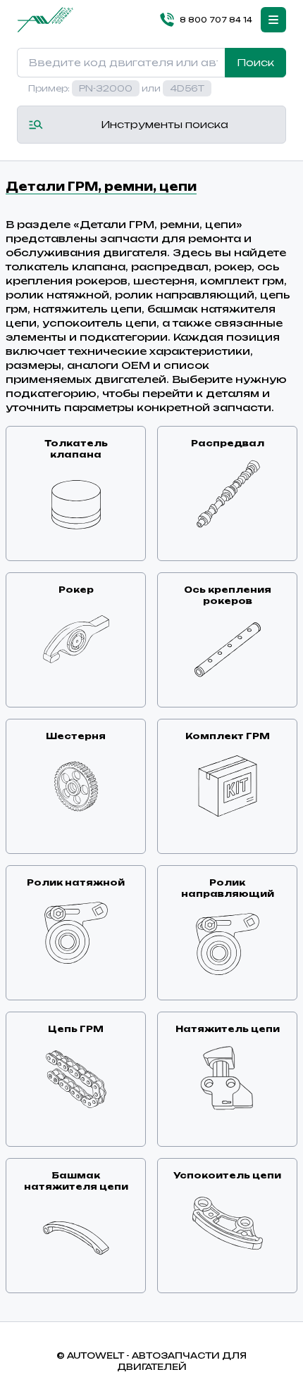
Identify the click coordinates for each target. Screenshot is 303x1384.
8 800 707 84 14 (216, 19)
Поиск (255, 62)
